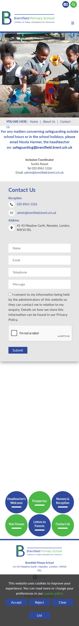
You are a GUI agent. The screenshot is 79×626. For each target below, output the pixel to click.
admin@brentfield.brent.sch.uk (44, 172)
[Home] (28, 18)
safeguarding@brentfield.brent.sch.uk (42, 147)
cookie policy (53, 593)
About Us (49, 121)
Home (34, 121)
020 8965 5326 (27, 204)
